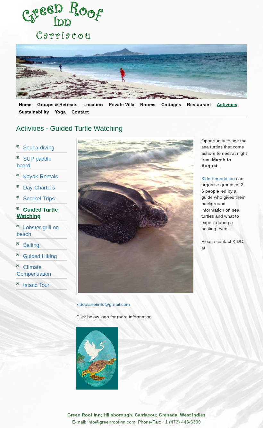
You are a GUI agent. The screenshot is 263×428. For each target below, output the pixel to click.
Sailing (31, 245)
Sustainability (34, 111)
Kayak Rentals (40, 176)
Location (93, 104)
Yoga (60, 111)
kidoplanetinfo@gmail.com (103, 304)
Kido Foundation (218, 178)
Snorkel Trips (39, 199)
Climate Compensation (34, 270)
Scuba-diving (38, 148)
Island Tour (36, 285)
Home (25, 104)
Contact (80, 111)
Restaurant (199, 104)
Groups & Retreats (57, 104)
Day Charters (39, 188)
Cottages (171, 104)
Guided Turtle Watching (37, 213)
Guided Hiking (40, 256)
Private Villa (121, 104)
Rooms (148, 104)
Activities (227, 104)
